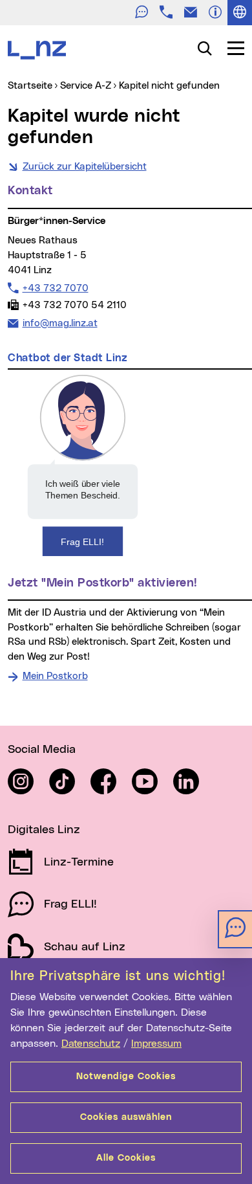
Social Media (42, 749)
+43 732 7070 (55, 288)
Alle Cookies (126, 1158)
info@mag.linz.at (60, 323)
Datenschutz (90, 1043)
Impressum (156, 1043)
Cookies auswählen (126, 1117)
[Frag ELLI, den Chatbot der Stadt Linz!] (83, 465)
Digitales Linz (44, 830)
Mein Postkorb (55, 676)
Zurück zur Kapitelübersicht (85, 167)
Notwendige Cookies (126, 1076)
